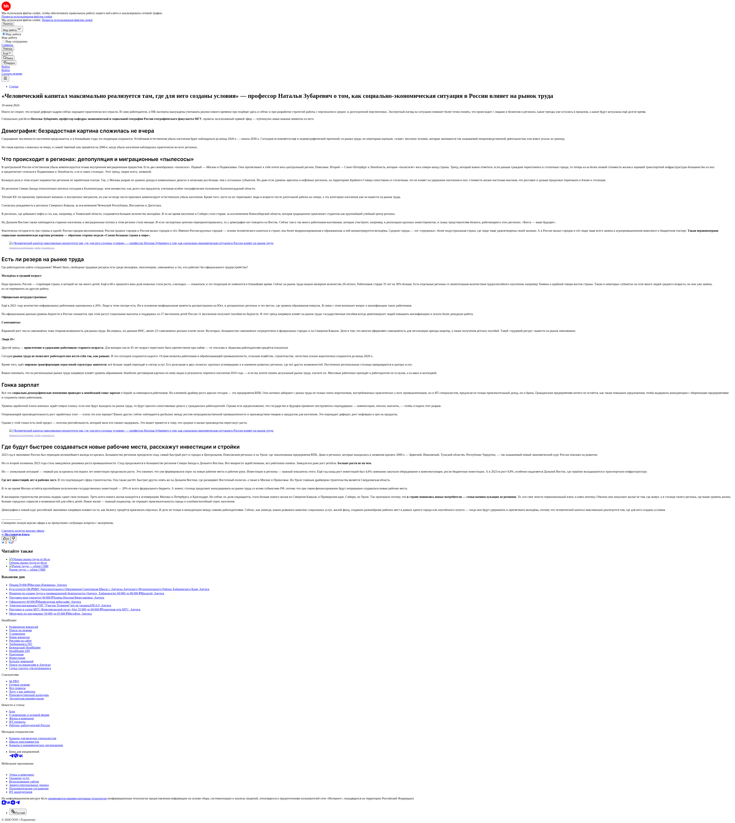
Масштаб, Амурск (152, 593)
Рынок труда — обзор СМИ (27, 569)
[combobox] (17, 812)
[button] (6, 66)
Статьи (13, 86)
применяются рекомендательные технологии (77, 798)
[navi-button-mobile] (5, 78)
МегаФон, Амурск (80, 613)
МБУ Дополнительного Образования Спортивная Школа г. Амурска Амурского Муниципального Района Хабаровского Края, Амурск (121, 589)
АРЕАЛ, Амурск (100, 605)
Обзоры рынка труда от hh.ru (28, 562)
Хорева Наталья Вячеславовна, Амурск (78, 597)
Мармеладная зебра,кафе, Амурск (59, 601)
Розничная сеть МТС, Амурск (120, 609)
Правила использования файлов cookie (67, 20)
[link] (8, 58)
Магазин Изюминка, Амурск (48, 585)
